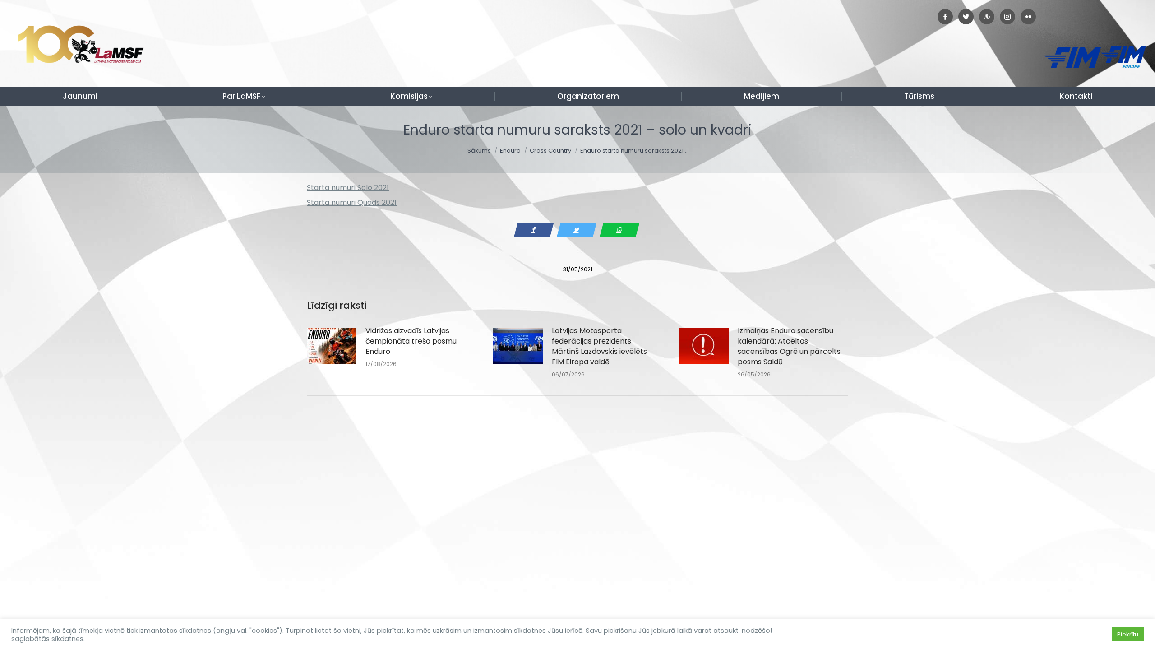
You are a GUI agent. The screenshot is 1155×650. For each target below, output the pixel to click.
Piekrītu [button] (1127, 634)
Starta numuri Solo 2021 (348, 187)
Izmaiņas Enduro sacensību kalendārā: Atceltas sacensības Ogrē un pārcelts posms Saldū (789, 346)
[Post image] (331, 346)
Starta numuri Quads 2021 (352, 202)
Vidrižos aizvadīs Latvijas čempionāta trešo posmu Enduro (411, 341)
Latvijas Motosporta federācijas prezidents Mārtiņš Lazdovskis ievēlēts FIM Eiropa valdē (599, 346)
